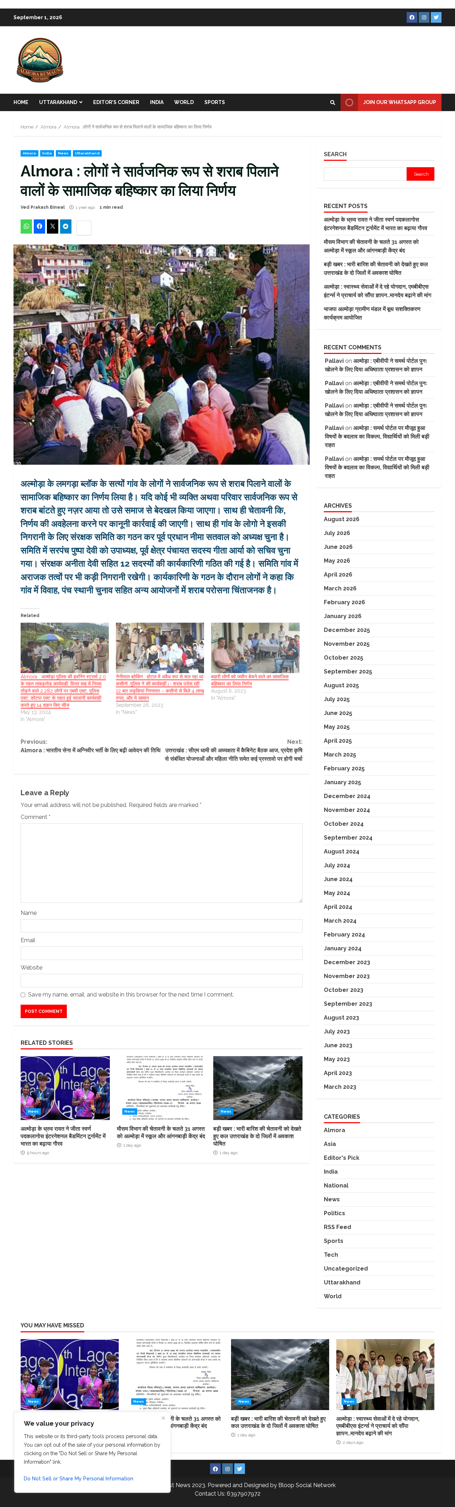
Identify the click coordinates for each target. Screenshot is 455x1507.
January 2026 (343, 616)
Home (21, 102)
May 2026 (337, 560)
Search (335, 154)
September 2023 (348, 1003)
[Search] (332, 102)
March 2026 (340, 588)
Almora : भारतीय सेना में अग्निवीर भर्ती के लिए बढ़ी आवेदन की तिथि (91, 746)
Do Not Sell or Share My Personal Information (78, 1478)
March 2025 (340, 754)
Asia (330, 1144)
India (157, 102)
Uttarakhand (58, 102)
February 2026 (344, 602)
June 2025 (338, 713)
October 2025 (343, 657)
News (63, 153)
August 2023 (341, 1017)
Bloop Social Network (307, 1485)
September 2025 (348, 671)
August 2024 (341, 851)
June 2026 (338, 547)
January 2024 (343, 948)
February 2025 (344, 768)
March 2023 (340, 1086)
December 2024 (347, 796)
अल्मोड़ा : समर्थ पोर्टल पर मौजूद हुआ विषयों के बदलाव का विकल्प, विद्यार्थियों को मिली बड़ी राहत (377, 436)
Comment (35, 817)
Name (29, 913)
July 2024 (337, 865)
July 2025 (337, 699)
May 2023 (337, 1059)
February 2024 (344, 934)
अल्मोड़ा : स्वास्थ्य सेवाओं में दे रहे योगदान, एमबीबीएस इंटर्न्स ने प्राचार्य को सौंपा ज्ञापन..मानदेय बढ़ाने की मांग (385, 1374)
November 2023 (347, 976)
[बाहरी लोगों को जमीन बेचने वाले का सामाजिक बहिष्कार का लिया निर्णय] (255, 648)
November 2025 (347, 643)
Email (28, 940)
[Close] (163, 1418)
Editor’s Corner (116, 102)
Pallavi (334, 360)
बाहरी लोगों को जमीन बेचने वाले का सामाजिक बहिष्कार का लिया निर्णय (250, 680)
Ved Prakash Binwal (43, 207)
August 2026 (341, 519)
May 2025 (337, 727)
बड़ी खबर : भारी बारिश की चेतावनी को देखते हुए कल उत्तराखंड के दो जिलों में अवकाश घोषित (258, 1088)
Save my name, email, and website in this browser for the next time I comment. (131, 994)
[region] (92, 1452)
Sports (214, 102)
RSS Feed (337, 1227)
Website (31, 967)
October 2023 (343, 990)
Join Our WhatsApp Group (399, 102)
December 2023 (347, 962)
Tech (331, 1254)
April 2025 (338, 740)
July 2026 (337, 533)
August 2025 (341, 685)
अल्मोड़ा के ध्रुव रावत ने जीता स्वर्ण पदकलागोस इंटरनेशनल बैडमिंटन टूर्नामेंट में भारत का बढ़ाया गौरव (65, 1088)
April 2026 (338, 574)
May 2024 (337, 893)
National (336, 1185)
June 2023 (338, 1045)
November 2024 (347, 810)
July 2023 (337, 1031)
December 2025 (347, 630)
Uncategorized (346, 1268)
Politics (334, 1213)
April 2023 (338, 1073)
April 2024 (338, 906)
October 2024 (344, 823)
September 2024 (348, 837)
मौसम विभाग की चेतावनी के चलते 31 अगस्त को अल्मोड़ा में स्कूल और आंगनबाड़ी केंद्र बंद (161, 1088)
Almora (29, 153)
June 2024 (338, 879)
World (184, 102)
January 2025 (342, 782)
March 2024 (340, 920)
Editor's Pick (341, 1157)
